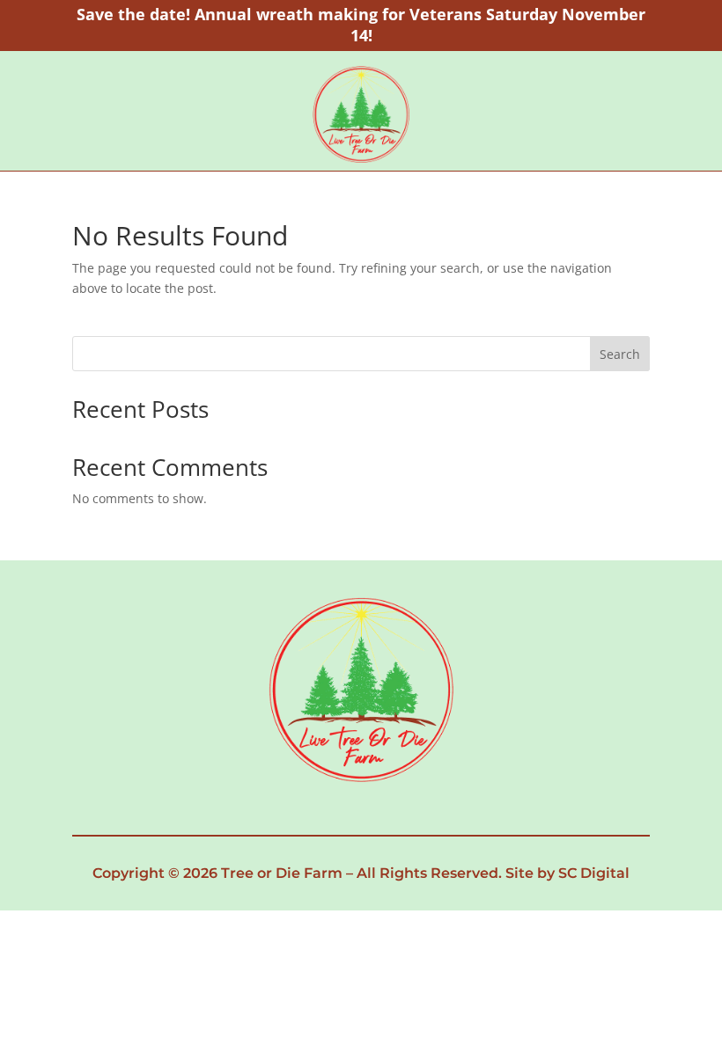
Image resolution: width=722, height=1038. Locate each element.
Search (620, 354)
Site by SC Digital (567, 873)
